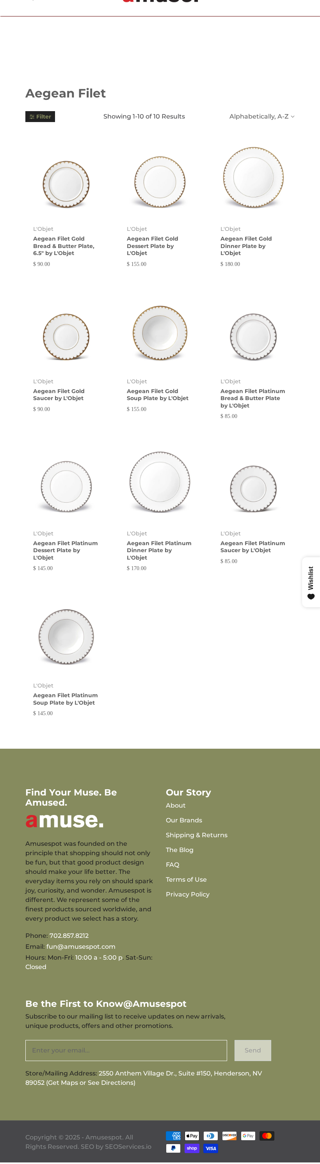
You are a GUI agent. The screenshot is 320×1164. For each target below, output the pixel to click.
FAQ (172, 864)
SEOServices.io (128, 1146)
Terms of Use (186, 879)
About (176, 805)
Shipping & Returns (197, 835)
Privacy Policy (188, 894)
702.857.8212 (69, 935)
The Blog (180, 850)
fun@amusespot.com (81, 946)
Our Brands (184, 820)
